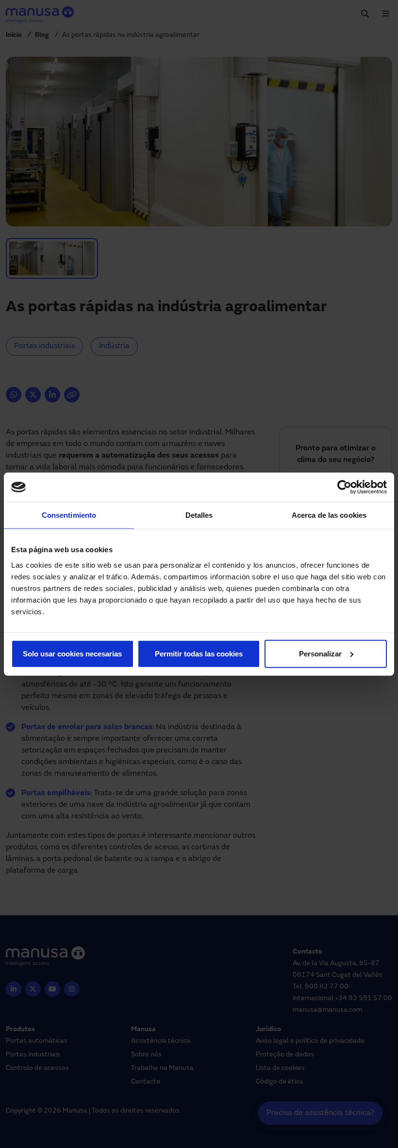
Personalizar (320, 653)
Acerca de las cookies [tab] (329, 515)
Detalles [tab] (199, 515)
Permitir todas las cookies (199, 653)
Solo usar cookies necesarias (72, 653)
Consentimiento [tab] (69, 515)
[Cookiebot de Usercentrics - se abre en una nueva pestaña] (344, 487)
